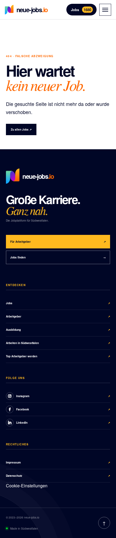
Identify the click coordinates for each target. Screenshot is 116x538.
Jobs (81, 9)
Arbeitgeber (58, 316)
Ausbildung (58, 330)
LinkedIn (63, 422)
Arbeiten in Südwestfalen (58, 343)
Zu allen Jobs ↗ (21, 129)
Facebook (63, 409)
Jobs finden (58, 257)
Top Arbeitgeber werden (58, 356)
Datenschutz (58, 476)
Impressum (58, 462)
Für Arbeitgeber (58, 242)
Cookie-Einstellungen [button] (26, 485)
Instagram (63, 396)
